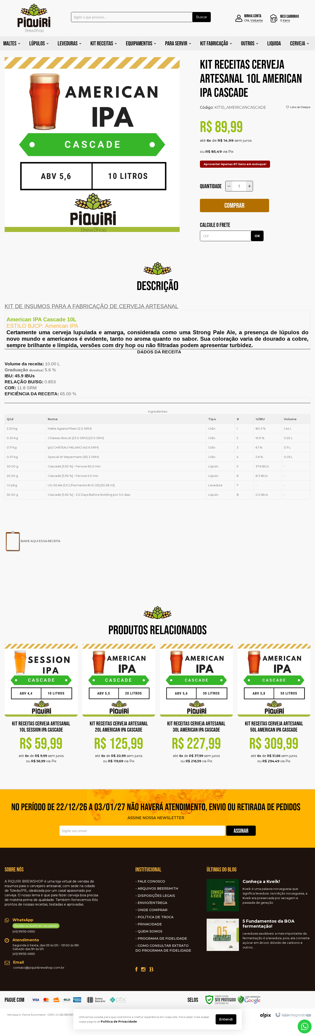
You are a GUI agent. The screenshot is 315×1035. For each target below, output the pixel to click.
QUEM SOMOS (150, 931)
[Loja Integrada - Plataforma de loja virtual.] (293, 1015)
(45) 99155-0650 (35, 928)
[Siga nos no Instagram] (143, 969)
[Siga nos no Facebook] (136, 969)
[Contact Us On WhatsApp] (305, 1026)
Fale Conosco (151, 881)
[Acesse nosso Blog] (151, 969)
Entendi (226, 1019)
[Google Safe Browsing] (249, 999)
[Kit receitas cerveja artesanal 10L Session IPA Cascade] (41, 709)
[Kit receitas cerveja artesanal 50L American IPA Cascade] (274, 709)
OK (257, 236)
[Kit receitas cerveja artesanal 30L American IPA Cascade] (196, 709)
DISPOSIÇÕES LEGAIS (156, 896)
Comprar (234, 205)
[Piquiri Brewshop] (34, 18)
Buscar (201, 17)
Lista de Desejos (299, 107)
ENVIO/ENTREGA (152, 903)
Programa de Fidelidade (162, 938)
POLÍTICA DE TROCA (155, 917)
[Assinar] (241, 831)
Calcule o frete (215, 225)
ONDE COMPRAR (152, 910)
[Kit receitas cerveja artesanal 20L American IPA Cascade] (118, 709)
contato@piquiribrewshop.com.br (38, 967)
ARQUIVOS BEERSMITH (158, 888)
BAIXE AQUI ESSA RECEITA (40, 541)
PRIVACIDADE (150, 924)
